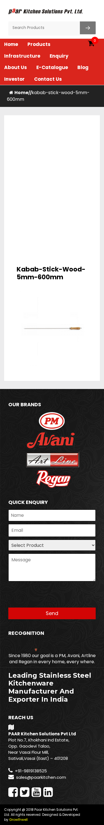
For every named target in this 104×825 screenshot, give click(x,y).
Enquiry (59, 56)
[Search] (88, 27)
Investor (14, 79)
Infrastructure (22, 56)
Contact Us (48, 79)
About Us (15, 67)
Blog (82, 67)
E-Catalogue (52, 67)
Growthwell (18, 819)
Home (11, 44)
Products (38, 44)
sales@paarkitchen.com (41, 777)
